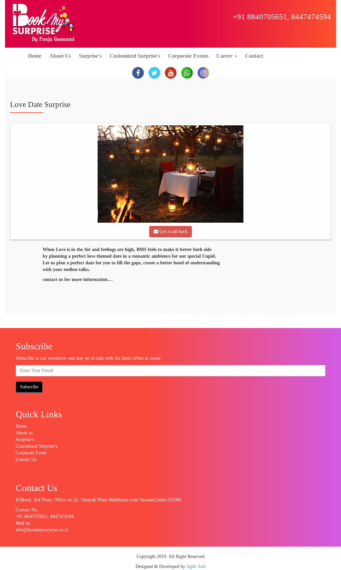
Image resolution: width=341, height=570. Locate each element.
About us (24, 432)
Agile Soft (196, 566)
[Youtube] (170, 73)
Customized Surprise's (135, 56)
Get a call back (172, 231)
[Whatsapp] (187, 73)
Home (34, 56)
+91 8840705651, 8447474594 (282, 17)
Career (225, 56)
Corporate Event (31, 452)
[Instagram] (203, 73)
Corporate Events (188, 56)
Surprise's (90, 56)
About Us (60, 56)
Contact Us (26, 459)
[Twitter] (154, 73)
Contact (254, 56)
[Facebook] (138, 73)
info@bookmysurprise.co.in (42, 529)
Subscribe (29, 386)
